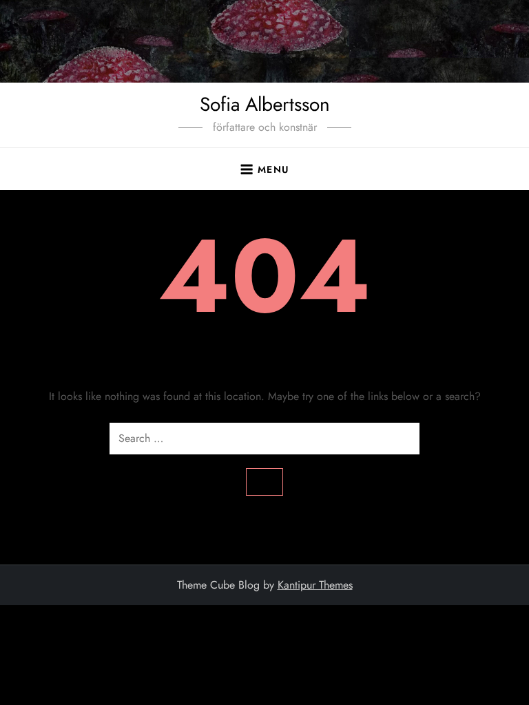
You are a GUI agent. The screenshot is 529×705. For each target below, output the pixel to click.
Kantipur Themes (315, 585)
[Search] (264, 482)
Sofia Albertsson (265, 104)
